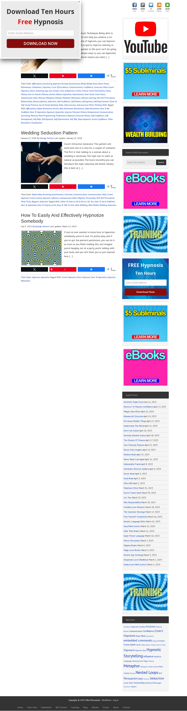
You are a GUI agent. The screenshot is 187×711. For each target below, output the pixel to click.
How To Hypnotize (38, 112)
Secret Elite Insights (133, 449)
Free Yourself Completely (135, 516)
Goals (138, 645)
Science (146, 679)
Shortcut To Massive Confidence (138, 406)
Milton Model (153, 667)
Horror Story (161, 645)
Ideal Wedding (81, 205)
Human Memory (41, 94)
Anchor (56, 108)
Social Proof (44, 105)
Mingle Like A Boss (132, 411)
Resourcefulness (40, 101)
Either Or (64, 201)
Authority (159, 627)
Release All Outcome (133, 416)
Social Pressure (31, 105)
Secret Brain (129, 473)
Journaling (25, 115)
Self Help (37, 119)
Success (127, 687)
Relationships (26, 101)
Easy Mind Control (132, 526)
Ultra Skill (128, 483)
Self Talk (73, 119)
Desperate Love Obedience (136, 559)
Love (141, 661)
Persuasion (130, 678)
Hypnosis (50, 112)
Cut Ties (127, 497)
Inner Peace (100, 94)
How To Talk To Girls (65, 205)
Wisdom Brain (130, 454)
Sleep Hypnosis (84, 119)
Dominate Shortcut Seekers (136, 468)
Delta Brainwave (92, 108)
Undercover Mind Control (135, 564)
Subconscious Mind (85, 105)
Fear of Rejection (67, 90)
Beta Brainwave (66, 108)
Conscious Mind (100, 87)
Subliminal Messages (153, 683)
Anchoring (47, 83)
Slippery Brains (130, 545)
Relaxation (25, 280)
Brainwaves (26, 87)
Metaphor (50, 97)
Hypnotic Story (140, 650)
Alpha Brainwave (44, 108)
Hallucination (146, 645)
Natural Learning (88, 97)
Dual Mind (140, 636)
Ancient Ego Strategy (133, 555)
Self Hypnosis (47, 119)
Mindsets (66, 97)
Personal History (83, 115)
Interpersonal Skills (29, 97)
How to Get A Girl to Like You (81, 201)
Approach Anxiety (60, 83)
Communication (76, 87)
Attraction (150, 626)
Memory (41, 97)
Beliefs (89, 83)
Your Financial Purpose (134, 445)
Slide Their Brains (131, 531)
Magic (146, 661)
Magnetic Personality (86, 198)
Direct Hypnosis (83, 277)
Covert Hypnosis (69, 277)
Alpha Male (37, 194)
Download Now (145, 292)
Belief (83, 83)
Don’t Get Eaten (131, 430)
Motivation (75, 97)
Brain (95, 83)
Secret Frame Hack (132, 492)
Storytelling (139, 682)
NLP (98, 97)
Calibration (36, 87)
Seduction (52, 101)
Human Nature (55, 94)
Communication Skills (97, 194)
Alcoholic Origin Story (133, 402)
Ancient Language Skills (134, 521)
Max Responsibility (132, 502)
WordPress (106, 700)
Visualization (36, 122)
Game (108, 90)
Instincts (157, 656)
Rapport (35, 201)
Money (132, 673)
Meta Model (93, 205)
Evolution (161, 641)
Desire (32, 90)
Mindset (58, 97)
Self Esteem (76, 101)
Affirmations (37, 83)
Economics (150, 636)
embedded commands (138, 640)
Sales (140, 678)
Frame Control (82, 90)
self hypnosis (87, 101)
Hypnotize (67, 94)
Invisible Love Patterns (134, 507)
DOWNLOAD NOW (40, 43)
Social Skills (128, 683)
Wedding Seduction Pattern (49, 132)
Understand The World (134, 425)
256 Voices (127, 627)
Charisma (46, 87)
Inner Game (89, 94)
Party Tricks (26, 201)
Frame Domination (97, 90)
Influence (55, 198)
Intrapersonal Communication (100, 112)
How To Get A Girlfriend (105, 201)
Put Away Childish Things (135, 421)
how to (31, 94)
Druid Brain (129, 478)
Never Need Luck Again (134, 459)
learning (135, 661)
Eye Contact (54, 90)
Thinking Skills (100, 105)
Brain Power (103, 83)
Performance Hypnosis (65, 115)
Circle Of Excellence (59, 87)
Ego (46, 90)
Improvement (78, 94)
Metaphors (144, 667)
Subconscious (70, 105)
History (24, 94)
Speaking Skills (56, 105)
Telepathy (133, 687)
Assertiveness (74, 83)
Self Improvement (101, 101)
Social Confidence (99, 119)
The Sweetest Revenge (134, 511)
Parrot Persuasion (132, 540)
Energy (155, 641)
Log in (115, 700)
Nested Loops (147, 672)
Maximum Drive (131, 488)
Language (128, 661)
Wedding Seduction (107, 205)
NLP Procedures (108, 97)
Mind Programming (46, 115)
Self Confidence (63, 101)
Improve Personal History (75, 112)
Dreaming (40, 90)
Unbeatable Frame (132, 464)
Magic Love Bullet (132, 550)
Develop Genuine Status (135, 435)
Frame (127, 644)
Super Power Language (134, 535)
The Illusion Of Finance (134, 440)
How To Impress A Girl (47, 205)
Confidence (88, 87)
